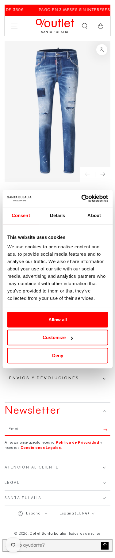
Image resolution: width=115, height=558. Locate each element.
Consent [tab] (21, 215)
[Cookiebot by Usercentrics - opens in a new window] (82, 198)
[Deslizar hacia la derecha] (102, 174)
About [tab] (94, 215)
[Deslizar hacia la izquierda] (87, 174)
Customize (54, 337)
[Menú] (14, 26)
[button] (85, 26)
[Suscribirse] (106, 429)
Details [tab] (57, 215)
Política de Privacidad (77, 443)
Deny (57, 355)
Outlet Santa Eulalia (48, 534)
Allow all (57, 319)
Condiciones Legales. (41, 448)
